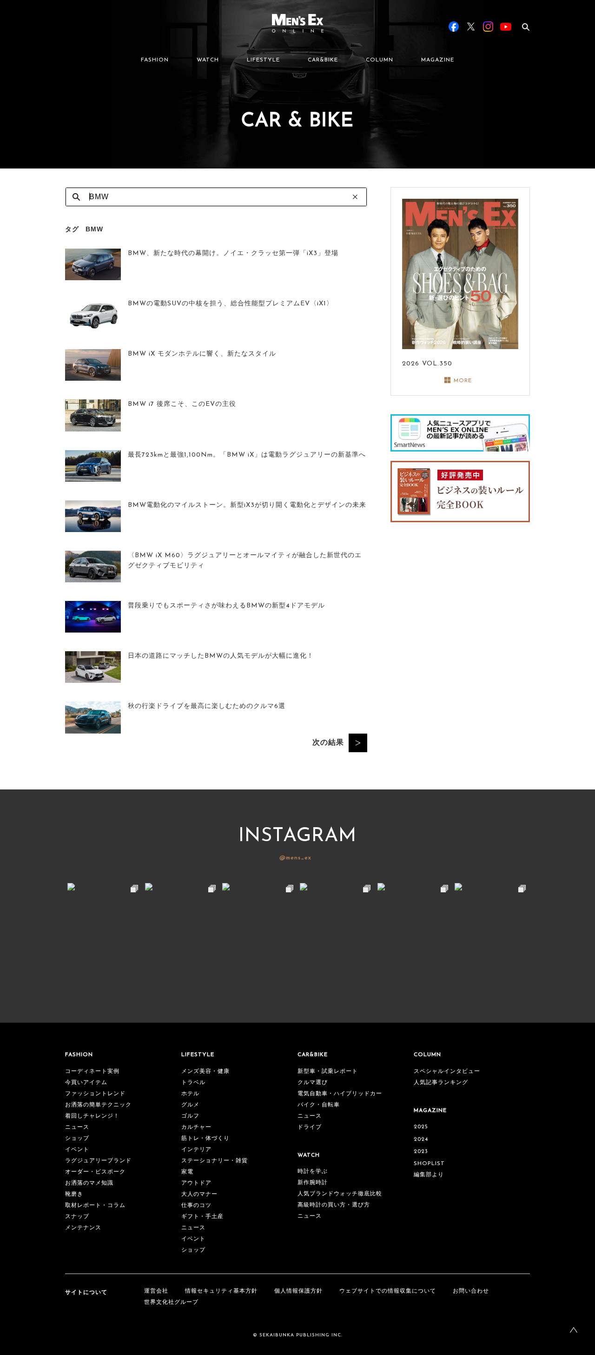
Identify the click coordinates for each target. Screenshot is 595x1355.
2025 (421, 1127)
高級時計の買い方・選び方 (334, 1205)
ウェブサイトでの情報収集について (387, 1291)
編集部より (429, 1175)
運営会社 (156, 1291)
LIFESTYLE (263, 60)
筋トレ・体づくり (205, 1138)
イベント (77, 1150)
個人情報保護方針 (298, 1291)
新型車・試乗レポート (328, 1071)
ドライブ (310, 1127)
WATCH (208, 60)
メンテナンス (83, 1228)
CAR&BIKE (323, 60)
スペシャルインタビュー (447, 1071)
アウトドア (196, 1183)
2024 (421, 1139)
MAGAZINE (437, 60)
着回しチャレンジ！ (92, 1116)
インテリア (196, 1150)
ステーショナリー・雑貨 (214, 1161)
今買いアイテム (86, 1082)
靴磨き (74, 1194)
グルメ (190, 1105)
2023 (421, 1151)
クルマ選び (313, 1082)
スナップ (77, 1217)
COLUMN (379, 60)
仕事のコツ (196, 1205)
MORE (463, 381)
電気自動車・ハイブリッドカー (340, 1094)
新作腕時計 (313, 1183)
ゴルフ (190, 1116)
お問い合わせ (471, 1291)
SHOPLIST (429, 1163)
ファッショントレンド (95, 1094)
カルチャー (196, 1127)
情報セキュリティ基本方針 (221, 1291)
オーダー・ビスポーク (95, 1172)
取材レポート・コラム (95, 1205)
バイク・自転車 (319, 1105)
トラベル (193, 1082)
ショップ (77, 1138)
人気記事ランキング (441, 1082)
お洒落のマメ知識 (89, 1183)
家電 (187, 1172)
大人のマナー (199, 1194)
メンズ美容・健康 (205, 1071)
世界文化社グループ (171, 1302)
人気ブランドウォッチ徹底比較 (340, 1194)
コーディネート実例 (92, 1071)
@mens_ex (295, 858)
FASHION (155, 60)
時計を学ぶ (313, 1171)
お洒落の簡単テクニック (98, 1105)
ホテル (190, 1094)
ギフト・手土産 (202, 1217)
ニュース (77, 1127)
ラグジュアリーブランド (98, 1161)
